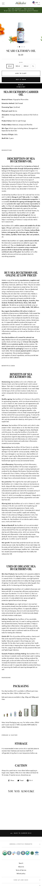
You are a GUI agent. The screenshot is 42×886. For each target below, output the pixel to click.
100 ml (18, 66)
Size (21, 62)
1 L (33, 66)
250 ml (26, 66)
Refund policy (21, 873)
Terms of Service (21, 870)
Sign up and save (21, 880)
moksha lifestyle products (21, 844)
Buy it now (21, 79)
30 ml (10, 66)
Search (21, 863)
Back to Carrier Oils (22, 833)
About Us (21, 867)
